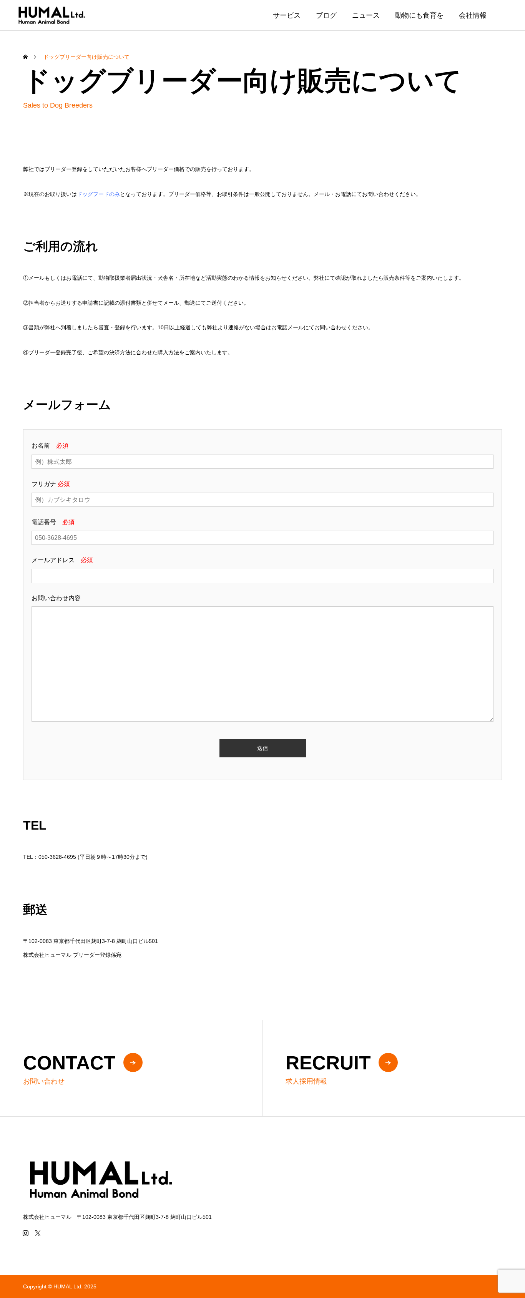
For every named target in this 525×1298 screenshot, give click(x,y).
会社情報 (473, 15)
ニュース (366, 15)
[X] (37, 1233)
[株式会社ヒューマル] (51, 15)
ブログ (326, 15)
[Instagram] (25, 1233)
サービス (287, 15)
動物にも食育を (419, 15)
